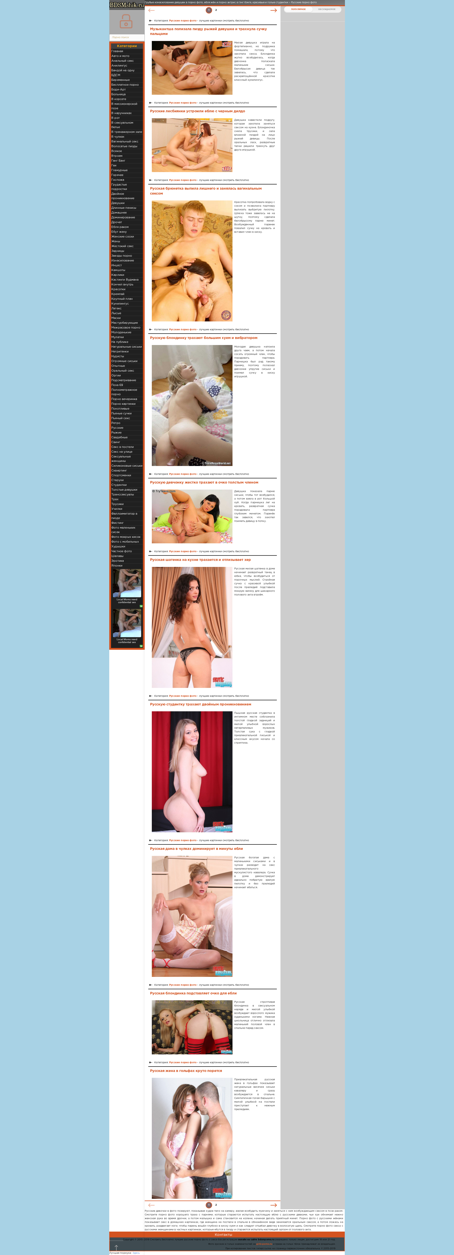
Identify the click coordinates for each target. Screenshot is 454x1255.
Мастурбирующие (124, 323)
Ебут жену (119, 232)
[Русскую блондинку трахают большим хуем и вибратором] (192, 405)
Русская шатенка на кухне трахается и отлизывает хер (200, 559)
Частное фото (121, 551)
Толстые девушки (124, 490)
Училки (116, 509)
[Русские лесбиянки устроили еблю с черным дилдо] (192, 145)
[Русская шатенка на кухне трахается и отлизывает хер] (192, 627)
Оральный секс (122, 370)
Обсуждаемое (326, 9)
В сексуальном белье (122, 125)
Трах (114, 499)
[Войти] (126, 21)
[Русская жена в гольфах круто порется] (192, 1138)
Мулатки (117, 337)
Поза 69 (117, 385)
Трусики (117, 504)
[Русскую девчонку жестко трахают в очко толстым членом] (192, 516)
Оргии (116, 375)
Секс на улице (121, 452)
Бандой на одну (122, 70)
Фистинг (117, 523)
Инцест (116, 265)
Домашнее (119, 212)
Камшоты (118, 270)
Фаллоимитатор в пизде (124, 516)
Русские (117, 428)
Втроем (116, 156)
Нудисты (117, 356)
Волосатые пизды (124, 146)
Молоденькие (121, 332)
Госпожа (117, 180)
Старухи (117, 480)
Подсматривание (123, 380)
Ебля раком (120, 227)
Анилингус (119, 65)
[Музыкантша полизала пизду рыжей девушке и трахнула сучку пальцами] (192, 68)
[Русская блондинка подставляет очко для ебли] (192, 1027)
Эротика (117, 561)
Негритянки (120, 351)
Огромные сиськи (124, 361)
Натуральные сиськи (126, 347)
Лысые (116, 313)
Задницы (117, 251)
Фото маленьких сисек (123, 530)
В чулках (117, 137)
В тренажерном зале (126, 132)
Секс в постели (122, 447)
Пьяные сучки (121, 413)
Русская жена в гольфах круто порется (186, 1070)
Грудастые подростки (119, 187)
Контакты (223, 1234)
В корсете (118, 99)
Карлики (117, 275)
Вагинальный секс (124, 141)
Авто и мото (120, 56)
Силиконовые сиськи (126, 466)
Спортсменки (121, 475)
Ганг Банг (118, 160)
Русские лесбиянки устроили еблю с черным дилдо (197, 111)
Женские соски (122, 236)
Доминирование (123, 217)
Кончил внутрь (122, 284)
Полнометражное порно (124, 392)
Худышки (118, 546)
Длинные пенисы (123, 208)
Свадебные (119, 437)
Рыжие (116, 432)
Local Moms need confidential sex (127, 601)
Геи (114, 165)
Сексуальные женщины (121, 458)
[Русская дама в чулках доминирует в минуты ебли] (192, 916)
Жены (115, 241)
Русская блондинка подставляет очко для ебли (193, 993)
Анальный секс (122, 61)
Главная (117, 51)
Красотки (118, 289)
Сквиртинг (119, 470)
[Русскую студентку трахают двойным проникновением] (192, 771)
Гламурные (119, 170)
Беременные (120, 80)
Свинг (115, 442)
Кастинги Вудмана (125, 279)
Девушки (117, 203)
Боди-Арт (118, 89)
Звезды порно (121, 256)
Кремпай (117, 294)
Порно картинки (123, 404)
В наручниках (121, 113)
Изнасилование (122, 260)
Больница (118, 94)
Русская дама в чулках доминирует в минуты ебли (196, 848)
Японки (116, 565)
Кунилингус (120, 303)
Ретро (115, 423)
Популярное (298, 9)
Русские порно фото (182, 21)
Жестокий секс (122, 246)
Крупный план (122, 299)
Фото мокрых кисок (125, 537)
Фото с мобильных (125, 541)
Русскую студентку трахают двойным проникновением (200, 704)
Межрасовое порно (125, 327)
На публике (119, 342)
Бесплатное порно (125, 85)
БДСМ (115, 75)
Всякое (116, 151)
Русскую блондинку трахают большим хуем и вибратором (204, 338)
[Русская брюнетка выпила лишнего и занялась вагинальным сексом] (192, 260)
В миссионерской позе (124, 106)
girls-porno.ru (264, 1244)
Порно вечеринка (124, 399)
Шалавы (117, 556)
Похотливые (120, 408)
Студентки (119, 485)
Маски (116, 318)
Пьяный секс (120, 418)
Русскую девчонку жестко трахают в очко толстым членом (204, 482)
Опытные (118, 366)
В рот (115, 118)
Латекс (116, 308)
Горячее (117, 175)
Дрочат (116, 222)
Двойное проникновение (122, 196)
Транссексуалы (122, 494)
